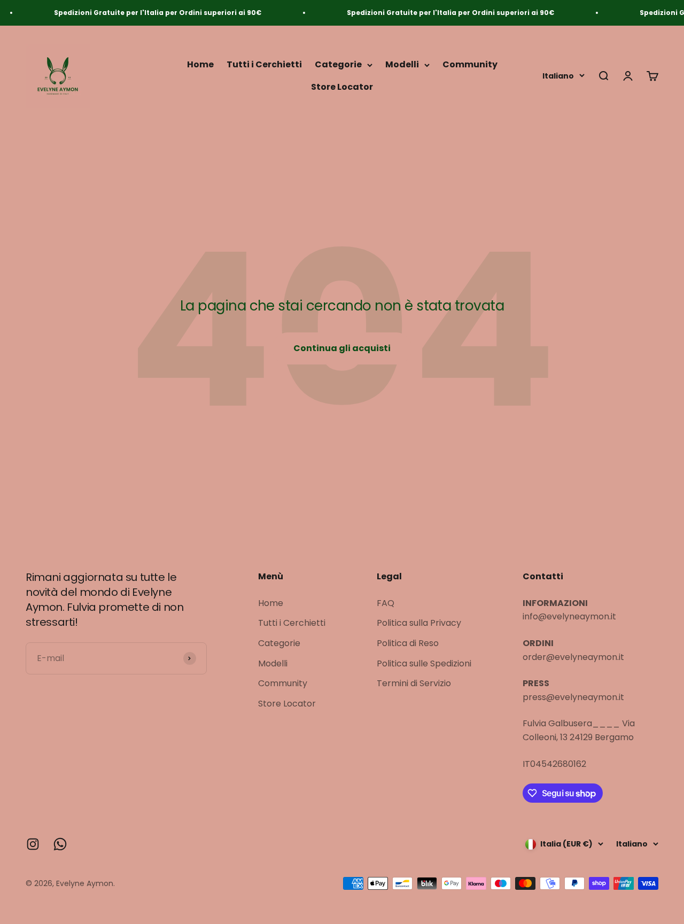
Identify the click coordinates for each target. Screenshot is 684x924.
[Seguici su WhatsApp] (60, 844)
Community (470, 65)
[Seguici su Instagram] (33, 844)
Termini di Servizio (414, 683)
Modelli (402, 65)
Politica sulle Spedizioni (424, 663)
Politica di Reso (408, 643)
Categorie (338, 65)
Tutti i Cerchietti (264, 65)
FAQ (385, 603)
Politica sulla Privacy (419, 623)
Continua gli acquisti (342, 348)
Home (200, 65)
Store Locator (342, 87)
